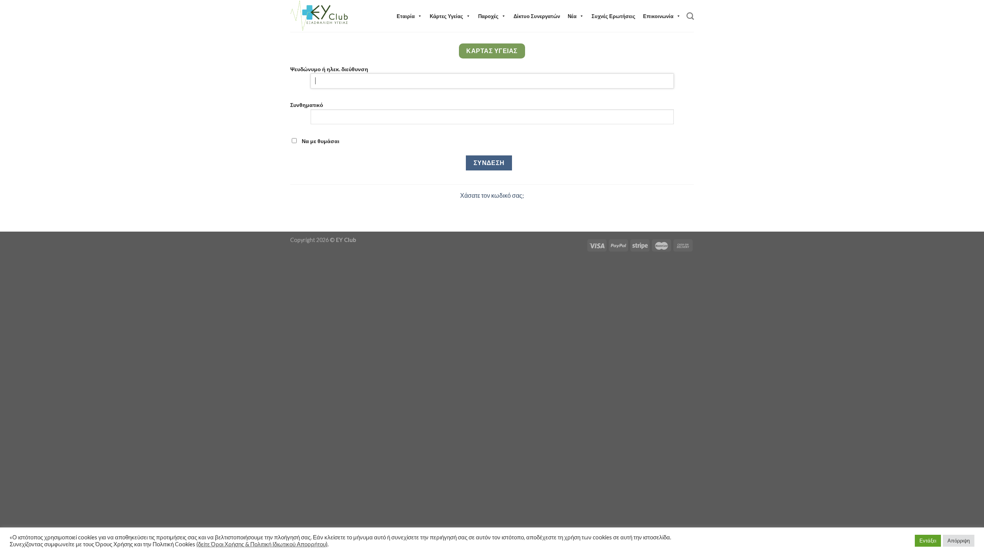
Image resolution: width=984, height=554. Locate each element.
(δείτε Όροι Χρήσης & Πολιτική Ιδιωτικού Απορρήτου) (261, 544)
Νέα (572, 16)
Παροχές (488, 16)
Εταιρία (406, 16)
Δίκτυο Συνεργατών (537, 16)
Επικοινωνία (658, 16)
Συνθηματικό (306, 105)
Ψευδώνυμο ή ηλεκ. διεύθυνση (329, 69)
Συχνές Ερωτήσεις (613, 16)
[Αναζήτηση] (690, 16)
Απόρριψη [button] (958, 540)
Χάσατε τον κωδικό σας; (492, 195)
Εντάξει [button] (927, 540)
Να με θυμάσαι (320, 141)
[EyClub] (320, 16)
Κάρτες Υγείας (446, 16)
